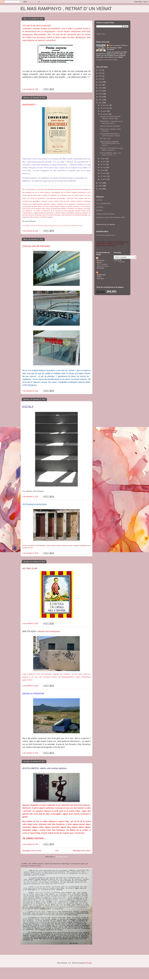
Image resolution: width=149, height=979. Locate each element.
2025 (100, 70)
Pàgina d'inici (100, 34)
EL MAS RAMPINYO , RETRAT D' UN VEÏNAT (66, 8)
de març (104, 173)
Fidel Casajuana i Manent (118, 45)
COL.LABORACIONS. (103, 203)
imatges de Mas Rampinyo (105, 214)
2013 (100, 97)
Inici (57, 851)
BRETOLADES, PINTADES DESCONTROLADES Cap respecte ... (109, 143)
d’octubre (104, 111)
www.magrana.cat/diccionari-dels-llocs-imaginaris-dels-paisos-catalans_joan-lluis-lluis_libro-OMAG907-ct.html (52, 225)
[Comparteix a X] (48, 89)
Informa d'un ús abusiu (105, 224)
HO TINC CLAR (105, 139)
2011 (100, 103)
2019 (100, 79)
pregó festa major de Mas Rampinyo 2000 (110, 217)
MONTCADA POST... (101, 276)
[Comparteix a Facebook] (51, 89)
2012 (100, 100)
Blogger (89, 963)
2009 (100, 186)
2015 (100, 91)
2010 (100, 183)
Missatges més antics (82, 851)
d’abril (103, 170)
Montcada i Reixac (101, 261)
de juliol (103, 161)
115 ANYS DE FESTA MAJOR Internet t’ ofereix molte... (110, 117)
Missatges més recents (31, 851)
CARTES (99, 200)
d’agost (103, 158)
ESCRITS (99, 210)
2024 (100, 73)
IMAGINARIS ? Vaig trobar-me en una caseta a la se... (111, 122)
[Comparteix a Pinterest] (53, 89)
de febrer (104, 176)
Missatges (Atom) (62, 857)
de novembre (105, 108)
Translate (121, 262)
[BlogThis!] (46, 89)
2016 (100, 88)
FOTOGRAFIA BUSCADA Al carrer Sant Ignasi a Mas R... (110, 135)
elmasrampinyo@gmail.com (105, 235)
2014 (100, 94)
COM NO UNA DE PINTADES (110, 126)
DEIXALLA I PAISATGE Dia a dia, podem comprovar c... (111, 149)
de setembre (105, 114)
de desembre (105, 105)
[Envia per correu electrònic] (44, 89)
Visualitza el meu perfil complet (106, 60)
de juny (103, 164)
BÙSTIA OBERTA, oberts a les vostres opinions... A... (110, 154)
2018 (100, 82)
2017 (100, 85)
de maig (103, 167)
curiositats (99, 207)
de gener (104, 179)
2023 (100, 76)
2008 (100, 189)
